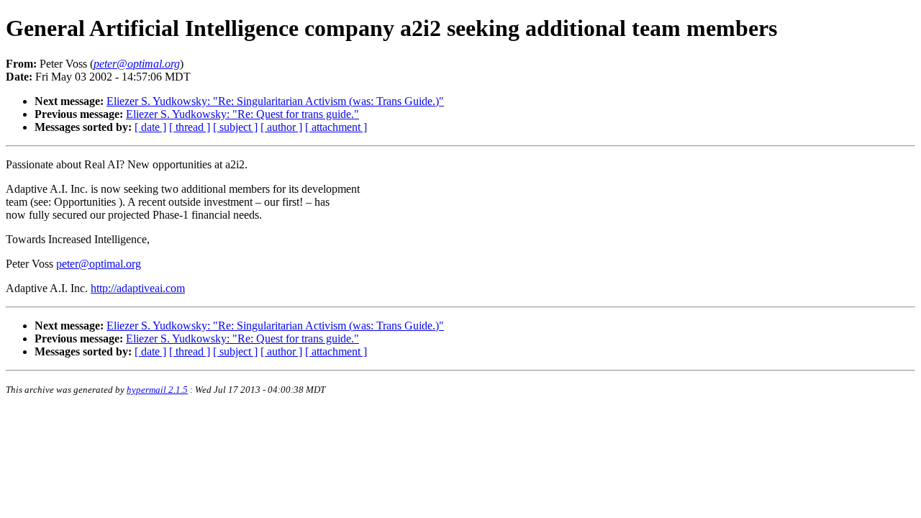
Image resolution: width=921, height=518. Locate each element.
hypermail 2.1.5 (157, 389)
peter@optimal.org (98, 264)
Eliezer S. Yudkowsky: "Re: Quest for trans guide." (242, 114)
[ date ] (150, 127)
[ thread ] (189, 127)
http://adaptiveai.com (138, 288)
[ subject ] (235, 127)
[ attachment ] (336, 127)
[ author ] (281, 127)
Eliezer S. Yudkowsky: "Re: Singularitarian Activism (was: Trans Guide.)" (275, 101)
